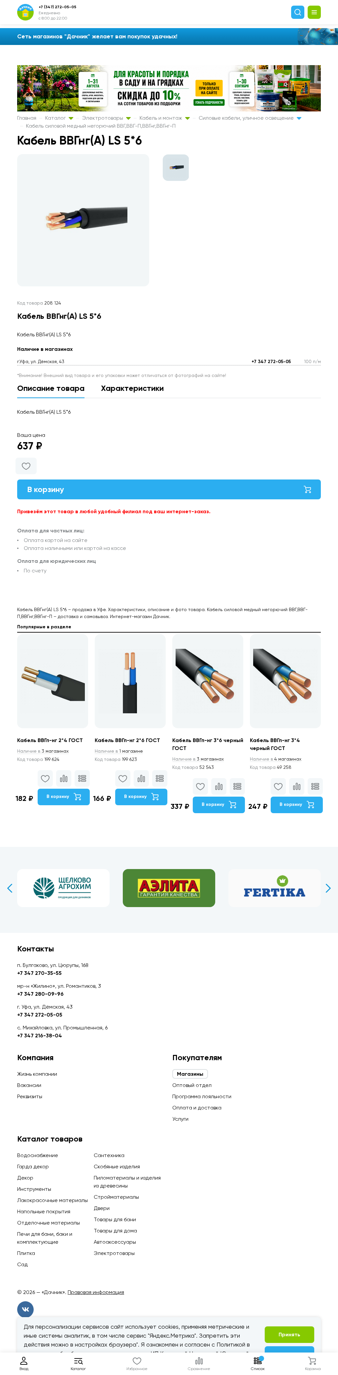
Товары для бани (115, 1219)
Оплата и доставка (196, 1107)
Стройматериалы (116, 1197)
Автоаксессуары (115, 1242)
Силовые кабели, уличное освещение (247, 118)
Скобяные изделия (117, 1166)
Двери (102, 1208)
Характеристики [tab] (132, 388)
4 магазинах (275, 759)
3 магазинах (43, 751)
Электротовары (103, 118)
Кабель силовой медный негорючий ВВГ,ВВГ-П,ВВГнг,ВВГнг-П (101, 126)
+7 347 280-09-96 (40, 994)
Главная (26, 118)
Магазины (190, 1074)
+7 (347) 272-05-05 (57, 7)
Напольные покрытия (43, 1211)
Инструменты (34, 1189)
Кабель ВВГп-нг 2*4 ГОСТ (50, 740)
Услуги (180, 1119)
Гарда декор (33, 1166)
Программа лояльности (201, 1096)
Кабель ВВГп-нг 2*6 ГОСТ (127, 740)
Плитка (26, 1253)
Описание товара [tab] (50, 388)
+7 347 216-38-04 (39, 1035)
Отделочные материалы (48, 1223)
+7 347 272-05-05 (271, 361)
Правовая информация (96, 1292)
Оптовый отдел (192, 1085)
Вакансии (29, 1085)
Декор (25, 1178)
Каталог (56, 118)
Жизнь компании (37, 1074)
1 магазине (119, 751)
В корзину (45, 489)
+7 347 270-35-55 (39, 973)
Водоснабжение (37, 1155)
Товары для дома (115, 1231)
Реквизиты (29, 1096)
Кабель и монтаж (162, 118)
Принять (289, 1334)
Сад (22, 1264)
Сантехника (109, 1155)
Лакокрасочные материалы (52, 1200)
